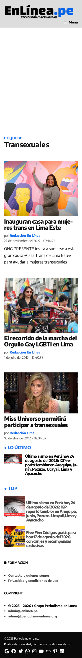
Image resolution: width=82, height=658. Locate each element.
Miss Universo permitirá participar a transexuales (36, 421)
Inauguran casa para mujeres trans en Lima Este (38, 224)
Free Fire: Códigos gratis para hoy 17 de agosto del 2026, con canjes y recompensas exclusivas (51, 539)
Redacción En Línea (25, 235)
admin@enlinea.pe (23, 611)
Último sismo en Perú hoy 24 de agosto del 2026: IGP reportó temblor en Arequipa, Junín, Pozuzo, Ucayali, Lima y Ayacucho (51, 465)
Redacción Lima (22, 433)
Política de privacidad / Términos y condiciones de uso (37, 644)
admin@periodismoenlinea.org (32, 616)
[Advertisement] (41, 87)
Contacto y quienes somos (29, 575)
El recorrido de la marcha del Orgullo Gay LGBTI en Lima (40, 341)
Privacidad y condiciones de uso (33, 580)
